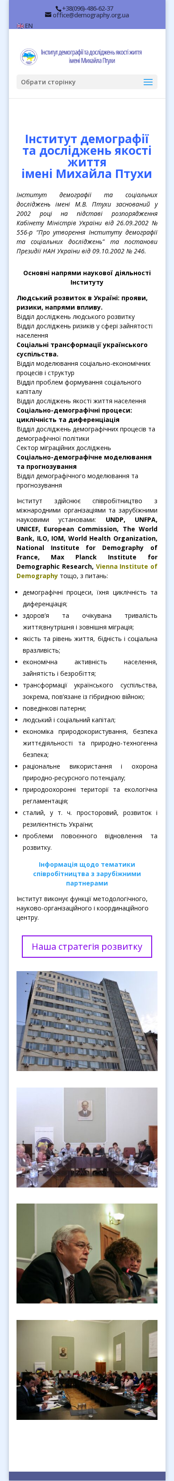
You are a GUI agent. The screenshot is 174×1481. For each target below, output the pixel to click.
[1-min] (87, 1185)
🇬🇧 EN (25, 25)
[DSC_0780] (87, 1068)
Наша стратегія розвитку (87, 946)
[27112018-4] (87, 1301)
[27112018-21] (87, 1417)
